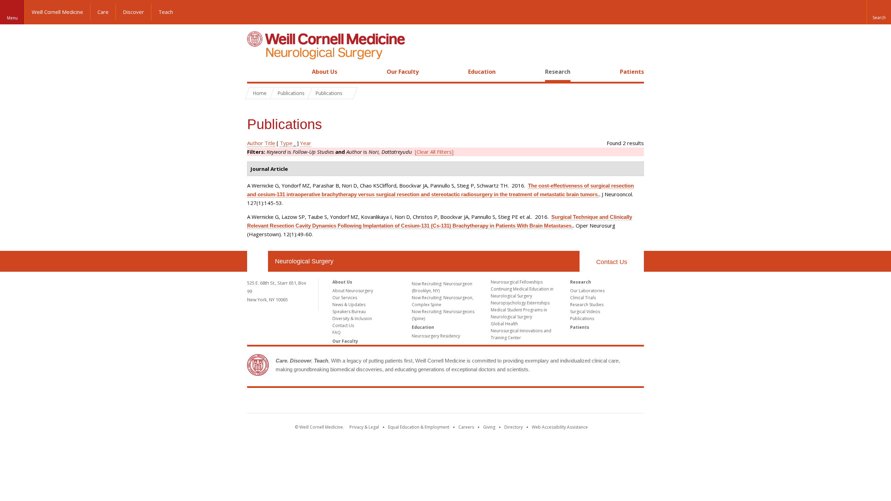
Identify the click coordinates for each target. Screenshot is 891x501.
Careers (466, 427)
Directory (513, 427)
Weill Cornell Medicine (57, 11)
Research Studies (587, 305)
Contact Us (611, 262)
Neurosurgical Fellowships (517, 282)
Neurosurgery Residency (436, 336)
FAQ (336, 332)
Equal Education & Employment (418, 427)
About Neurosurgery (352, 291)
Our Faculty (403, 71)
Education (482, 71)
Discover (133, 11)
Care (103, 11)
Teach (165, 11)
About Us (324, 71)
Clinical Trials (583, 298)
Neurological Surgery (304, 261)
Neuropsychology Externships (520, 303)
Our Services (344, 298)
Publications (582, 318)
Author (255, 143)
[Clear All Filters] (434, 151)
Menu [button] (12, 18)
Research (557, 71)
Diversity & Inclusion (352, 318)
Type (286, 143)
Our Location (257, 261)
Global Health (504, 324)
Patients (632, 71)
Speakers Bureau (349, 312)
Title (270, 143)
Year (305, 143)
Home (255, 71)
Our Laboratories (587, 291)
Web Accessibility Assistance (560, 427)
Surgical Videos (585, 312)
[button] (879, 12)
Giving (489, 427)
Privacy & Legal (364, 427)
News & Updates (348, 305)
